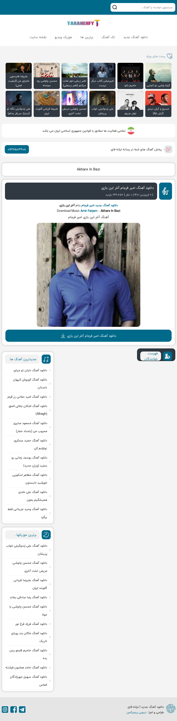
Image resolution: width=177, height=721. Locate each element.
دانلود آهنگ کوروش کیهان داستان (30, 383)
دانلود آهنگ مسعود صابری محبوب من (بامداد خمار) (30, 427)
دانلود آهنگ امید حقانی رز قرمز (27, 396)
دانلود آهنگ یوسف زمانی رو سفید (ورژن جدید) (29, 461)
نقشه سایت (38, 37)
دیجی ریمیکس (136, 712)
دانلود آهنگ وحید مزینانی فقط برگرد (27, 513)
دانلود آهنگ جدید (135, 37)
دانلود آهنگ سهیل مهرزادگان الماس (28, 680)
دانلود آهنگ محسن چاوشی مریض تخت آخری (30, 566)
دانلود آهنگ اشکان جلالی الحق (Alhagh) (28, 409)
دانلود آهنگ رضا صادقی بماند (28, 597)
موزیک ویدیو (63, 37)
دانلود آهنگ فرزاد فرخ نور (31, 624)
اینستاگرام (5, 709)
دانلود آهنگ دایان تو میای (30, 370)
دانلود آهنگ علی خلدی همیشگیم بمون (32, 495)
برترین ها (86, 37)
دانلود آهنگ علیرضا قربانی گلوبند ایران (30, 584)
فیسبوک (13, 709)
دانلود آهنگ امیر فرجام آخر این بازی (127, 188)
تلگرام (22, 709)
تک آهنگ (108, 37)
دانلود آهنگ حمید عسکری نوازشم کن (30, 444)
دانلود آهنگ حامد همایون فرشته (26, 667)
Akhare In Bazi (88, 169)
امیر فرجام (87, 205)
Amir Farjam (89, 211)
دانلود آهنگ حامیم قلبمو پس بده (28, 654)
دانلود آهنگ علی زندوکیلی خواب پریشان (26, 549)
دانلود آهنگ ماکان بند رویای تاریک (29, 637)
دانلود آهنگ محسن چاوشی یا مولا (28, 610)
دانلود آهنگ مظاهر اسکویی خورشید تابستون (29, 478)
